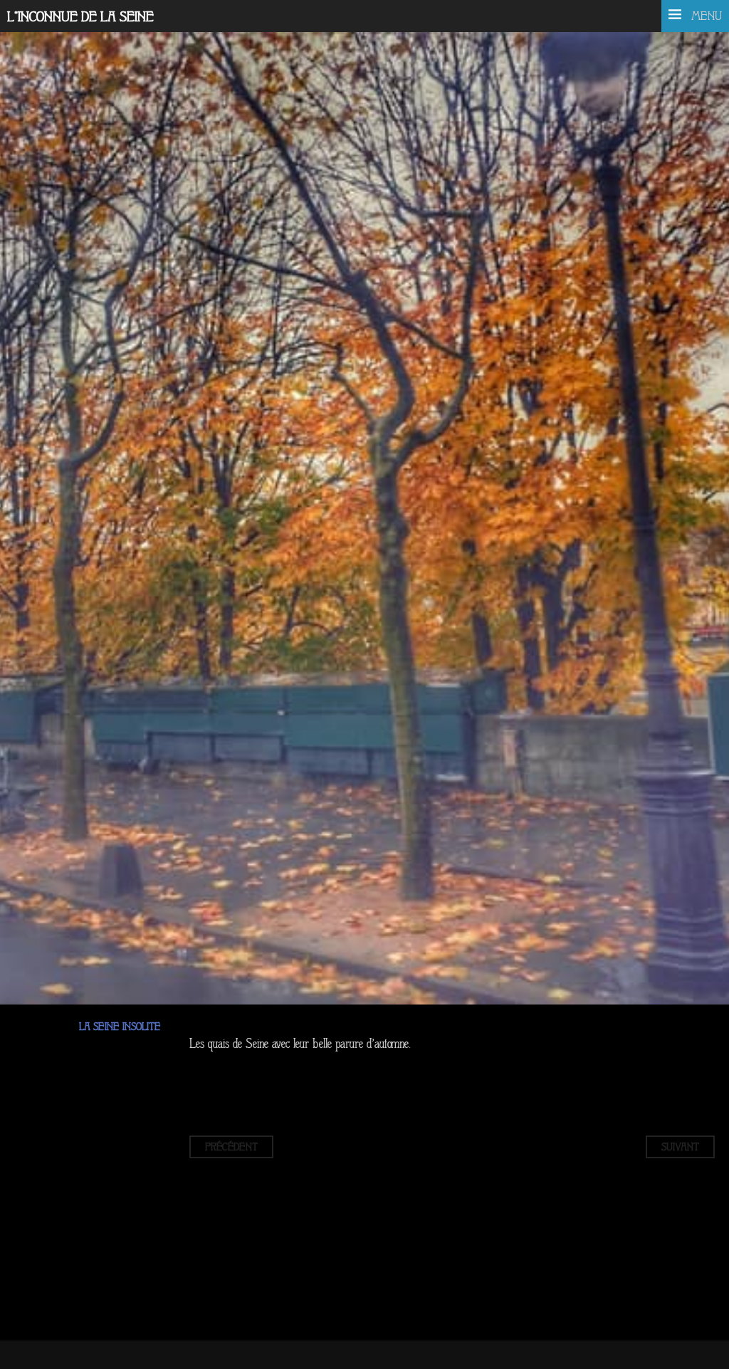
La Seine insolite (120, 1026)
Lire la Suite (59, 406)
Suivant (680, 1146)
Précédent (231, 1146)
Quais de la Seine (154, 341)
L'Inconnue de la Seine (80, 17)
